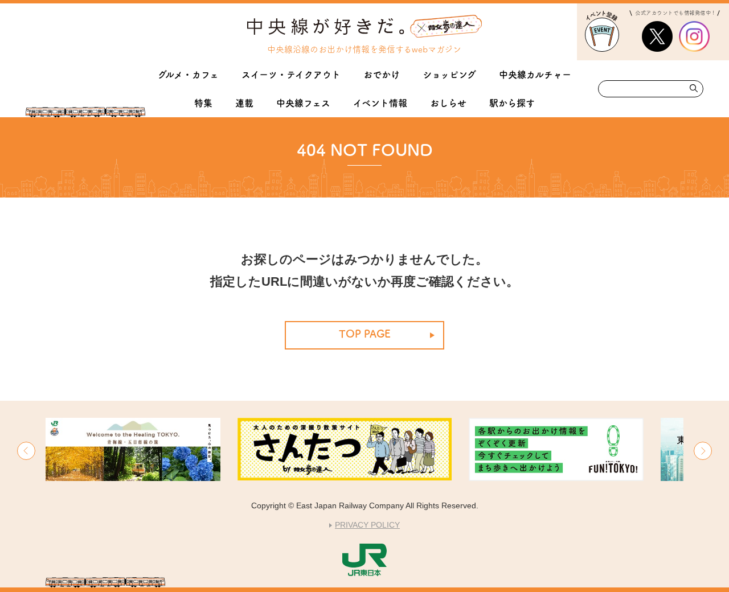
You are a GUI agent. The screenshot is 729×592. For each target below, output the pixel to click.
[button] (26, 451)
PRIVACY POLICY (367, 524)
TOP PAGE (365, 333)
